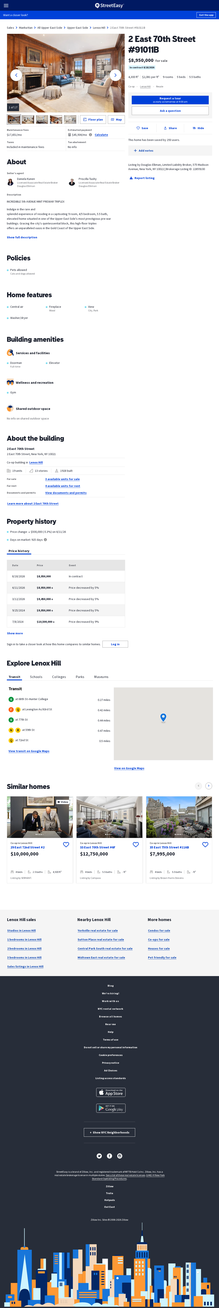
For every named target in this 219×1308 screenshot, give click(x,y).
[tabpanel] (66, 598)
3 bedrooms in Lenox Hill (24, 957)
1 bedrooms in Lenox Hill (24, 939)
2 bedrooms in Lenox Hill (24, 948)
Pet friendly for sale (162, 957)
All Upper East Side (49, 28)
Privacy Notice (110, 1062)
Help (110, 1031)
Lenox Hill (99, 28)
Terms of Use (110, 1039)
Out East (109, 1206)
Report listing (145, 178)
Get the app (206, 14)
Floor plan (95, 119)
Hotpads (109, 1200)
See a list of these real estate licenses (125, 1175)
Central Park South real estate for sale (105, 948)
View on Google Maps (129, 768)
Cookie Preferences (111, 1055)
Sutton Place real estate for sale (101, 939)
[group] (40, 839)
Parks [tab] (80, 677)
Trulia (109, 1193)
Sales (10, 28)
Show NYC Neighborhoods (109, 1132)
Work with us (110, 1001)
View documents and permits (66, 493)
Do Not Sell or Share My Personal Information (110, 1047)
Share (173, 128)
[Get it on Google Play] (111, 1108)
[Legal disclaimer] (90, 134)
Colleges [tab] (59, 677)
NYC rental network (110, 1008)
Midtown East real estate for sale (101, 957)
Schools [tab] (36, 677)
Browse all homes (110, 1016)
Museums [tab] (101, 677)
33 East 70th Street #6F (97, 847)
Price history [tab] (19, 551)
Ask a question (170, 111)
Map (119, 119)
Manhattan (26, 28)
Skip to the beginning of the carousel (109, 888)
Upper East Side (77, 28)
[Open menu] (6, 5)
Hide (201, 128)
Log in (115, 644)
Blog (111, 985)
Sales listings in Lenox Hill (25, 966)
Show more (15, 633)
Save (145, 128)
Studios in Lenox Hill (21, 930)
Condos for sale (159, 930)
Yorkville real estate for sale (98, 930)
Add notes (146, 150)
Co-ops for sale (159, 939)
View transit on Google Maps (29, 751)
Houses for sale (159, 948)
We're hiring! (110, 993)
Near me (110, 1024)
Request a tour (170, 99)
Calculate (101, 135)
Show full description (22, 237)
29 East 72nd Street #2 (27, 847)
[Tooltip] (45, 540)
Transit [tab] (14, 677)
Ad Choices (110, 1070)
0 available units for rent (62, 486)
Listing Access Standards (110, 1078)
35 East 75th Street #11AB (169, 847)
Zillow (109, 1186)
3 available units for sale (62, 479)
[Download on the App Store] (111, 1092)
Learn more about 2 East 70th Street (33, 503)
